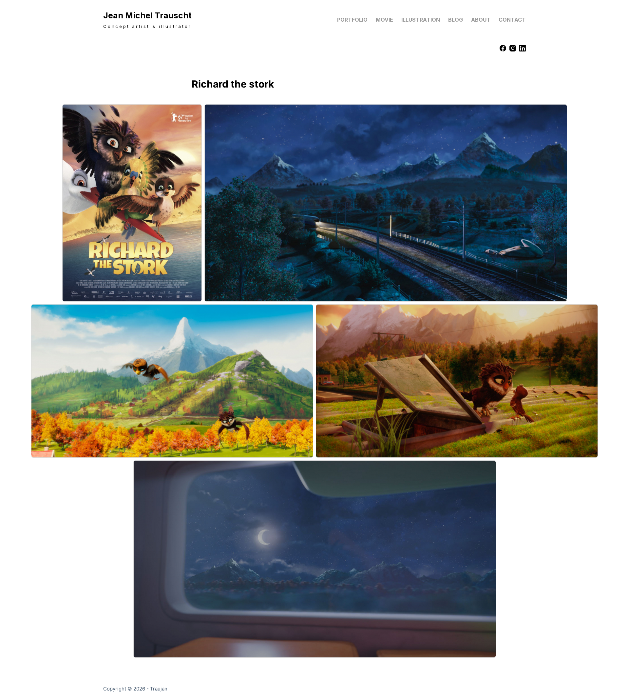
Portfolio (352, 19)
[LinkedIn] (522, 48)
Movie (384, 19)
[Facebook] (503, 48)
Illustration (420, 19)
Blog (455, 19)
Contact (512, 19)
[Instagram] (512, 48)
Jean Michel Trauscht (147, 15)
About (480, 19)
